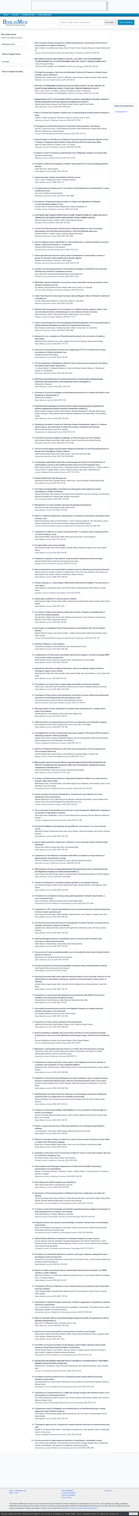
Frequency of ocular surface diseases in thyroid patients (58, 1022)
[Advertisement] (125, 66)
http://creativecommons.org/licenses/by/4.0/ (81, 1508)
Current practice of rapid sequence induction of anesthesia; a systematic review (68, 1440)
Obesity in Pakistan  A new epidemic (50, 644)
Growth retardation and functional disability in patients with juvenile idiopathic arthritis (71, 966)
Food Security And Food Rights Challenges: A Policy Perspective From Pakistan (68, 438)
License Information (69, 1493)
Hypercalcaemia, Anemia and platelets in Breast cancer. (58, 177)
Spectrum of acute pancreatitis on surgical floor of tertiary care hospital (65, 1331)
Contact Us (108, 1491)
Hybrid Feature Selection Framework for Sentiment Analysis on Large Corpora (67, 1238)
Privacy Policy (67, 1497)
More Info (123, 1514)
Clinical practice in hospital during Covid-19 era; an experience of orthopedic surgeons (71, 722)
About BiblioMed (67, 1491)
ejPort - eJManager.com (17, 1491)
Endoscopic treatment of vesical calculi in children (56, 599)
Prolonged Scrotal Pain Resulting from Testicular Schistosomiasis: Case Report (67, 126)
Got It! (133, 1514)
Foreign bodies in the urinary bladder (50, 545)
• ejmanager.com (120, 112)
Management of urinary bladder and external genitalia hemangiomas (63, 505)
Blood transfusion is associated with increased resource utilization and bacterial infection (72, 569)
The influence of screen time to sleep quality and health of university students (67, 684)
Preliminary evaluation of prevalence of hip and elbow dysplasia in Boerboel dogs (68, 559)
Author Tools (13, 1493)
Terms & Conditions (68, 1495)
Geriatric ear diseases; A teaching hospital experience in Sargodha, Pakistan (66, 882)
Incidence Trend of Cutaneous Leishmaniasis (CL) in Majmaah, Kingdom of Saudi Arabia (71, 153)
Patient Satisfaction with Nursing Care (51, 478)
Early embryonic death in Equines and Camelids (54, 1182)
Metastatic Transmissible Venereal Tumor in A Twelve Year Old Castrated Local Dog (69, 1049)
